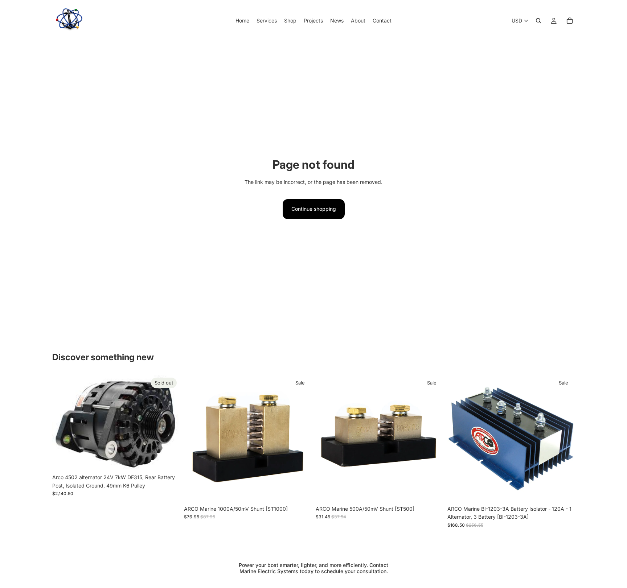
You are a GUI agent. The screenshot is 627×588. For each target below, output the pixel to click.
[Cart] (570, 21)
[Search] (538, 21)
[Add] (300, 490)
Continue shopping (313, 209)
